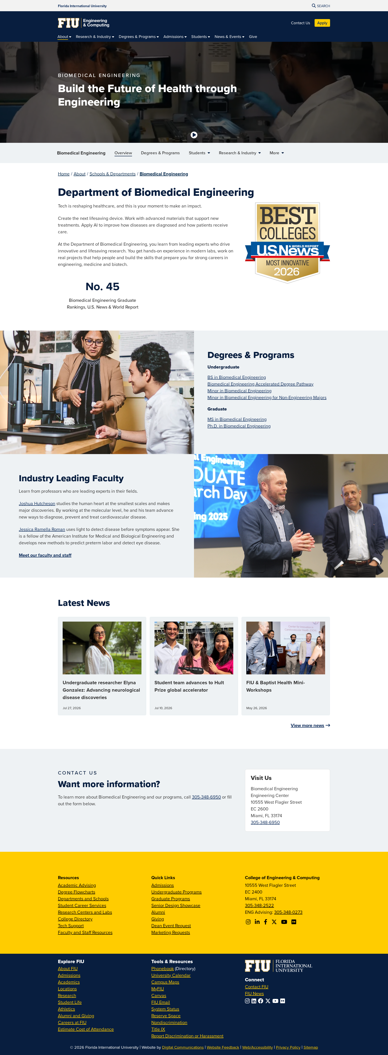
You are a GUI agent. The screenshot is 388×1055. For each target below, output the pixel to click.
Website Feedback (223, 1047)
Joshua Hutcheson (37, 503)
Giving (157, 919)
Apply (322, 23)
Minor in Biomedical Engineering (239, 390)
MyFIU (157, 988)
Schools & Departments (113, 173)
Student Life (70, 1002)
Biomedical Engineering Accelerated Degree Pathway (260, 384)
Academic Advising (77, 885)
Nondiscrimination (169, 1022)
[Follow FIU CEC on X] (275, 922)
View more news (307, 725)
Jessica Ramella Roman (42, 529)
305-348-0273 (288, 912)
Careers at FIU (72, 1022)
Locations (67, 988)
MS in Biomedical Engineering (237, 419)
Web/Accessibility (257, 1047)
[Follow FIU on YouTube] (276, 1001)
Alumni (158, 912)
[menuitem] (64, 36)
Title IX (158, 1029)
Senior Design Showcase (175, 905)
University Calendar (171, 975)
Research (67, 995)
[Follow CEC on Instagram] (249, 922)
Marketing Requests (170, 932)
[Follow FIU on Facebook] (261, 1001)
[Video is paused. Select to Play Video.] (194, 135)
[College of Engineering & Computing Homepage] (83, 23)
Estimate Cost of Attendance (86, 1029)
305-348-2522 (259, 905)
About (80, 173)
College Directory (75, 919)
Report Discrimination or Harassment (187, 1036)
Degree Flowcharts (76, 892)
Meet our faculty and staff (45, 555)
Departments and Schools (83, 898)
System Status (165, 1009)
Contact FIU (256, 986)
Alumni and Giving (76, 1015)
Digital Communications (183, 1047)
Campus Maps (165, 982)
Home (64, 173)
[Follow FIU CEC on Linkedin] (258, 922)
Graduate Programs (170, 898)
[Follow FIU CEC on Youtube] (284, 922)
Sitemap (311, 1047)
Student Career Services (82, 905)
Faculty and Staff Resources (85, 932)
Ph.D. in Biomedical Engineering (239, 426)
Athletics (66, 1009)
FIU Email (160, 1002)
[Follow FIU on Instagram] (248, 1001)
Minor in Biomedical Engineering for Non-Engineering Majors (266, 397)
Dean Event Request (171, 925)
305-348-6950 (206, 797)
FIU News (254, 993)
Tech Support (71, 925)
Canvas (158, 995)
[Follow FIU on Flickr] (283, 1001)
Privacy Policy (288, 1047)
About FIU (68, 968)
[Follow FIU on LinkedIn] (254, 1001)
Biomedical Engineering (81, 153)
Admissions (162, 885)
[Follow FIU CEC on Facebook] (266, 922)
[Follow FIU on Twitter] (268, 1001)
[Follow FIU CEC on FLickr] (294, 922)
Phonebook (162, 968)
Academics (69, 982)
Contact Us (300, 23)
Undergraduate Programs (176, 892)
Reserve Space (166, 1015)
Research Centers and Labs (85, 912)
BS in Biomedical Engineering (236, 377)
